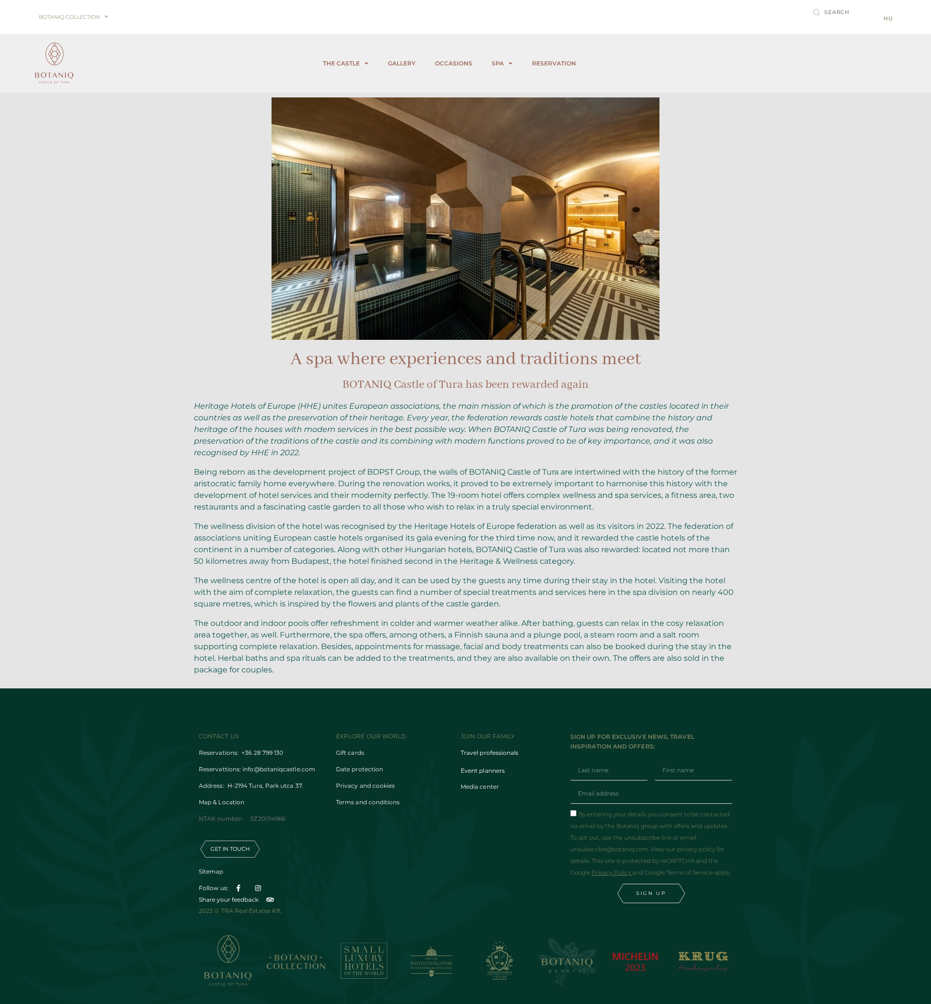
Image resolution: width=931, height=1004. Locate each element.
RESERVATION (554, 63)
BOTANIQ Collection (69, 17)
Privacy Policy (612, 872)
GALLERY (402, 63)
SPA (498, 63)
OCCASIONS (453, 63)
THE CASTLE (341, 63)
